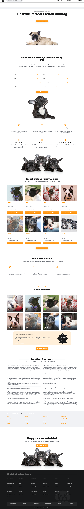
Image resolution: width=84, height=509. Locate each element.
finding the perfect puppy (17, 274)
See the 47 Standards (19, 343)
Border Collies (21, 478)
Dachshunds (33, 480)
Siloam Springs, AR (64, 418)
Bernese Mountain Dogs (11, 494)
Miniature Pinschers (46, 494)
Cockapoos (21, 496)
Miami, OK (26, 416)
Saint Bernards (57, 494)
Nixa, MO (44, 423)
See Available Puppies (41, 21)
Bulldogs (20, 486)
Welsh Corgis (69, 486)
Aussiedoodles (9, 480)
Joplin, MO (8, 416)
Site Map (44, 507)
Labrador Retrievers (46, 486)
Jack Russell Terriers (46, 480)
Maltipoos (44, 491)
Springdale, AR (63, 423)
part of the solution (68, 274)
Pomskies (56, 483)
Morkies (56, 478)
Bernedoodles (9, 491)
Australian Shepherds (10, 483)
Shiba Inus (68, 478)
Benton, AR (44, 418)
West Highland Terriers (70, 488)
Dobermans (33, 483)
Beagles (8, 488)
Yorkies (68, 491)
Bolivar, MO (63, 421)
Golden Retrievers (34, 491)
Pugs (56, 488)
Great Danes (33, 496)
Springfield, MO (63, 416)
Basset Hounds (9, 486)
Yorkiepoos (69, 494)
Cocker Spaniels (33, 478)
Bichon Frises (9, 496)
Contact (71, 503)
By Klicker (48, 507)
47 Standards (48, 503)
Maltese (44, 488)
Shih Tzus (68, 480)
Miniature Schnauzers (46, 496)
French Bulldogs (33, 486)
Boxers (20, 483)
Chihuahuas (21, 494)
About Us (24, 503)
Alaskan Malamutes (10, 478)
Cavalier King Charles (22, 488)
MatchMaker (36, 503)
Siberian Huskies (69, 483)
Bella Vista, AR (27, 418)
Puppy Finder (13, 503)
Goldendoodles (33, 494)
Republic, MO (27, 421)
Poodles (56, 486)
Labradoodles (45, 483)
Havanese (44, 478)
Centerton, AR (27, 423)
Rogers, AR (44, 421)
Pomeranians (57, 480)
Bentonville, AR (45, 416)
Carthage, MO (9, 418)
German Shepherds (34, 488)
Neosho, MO (9, 421)
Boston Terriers (21, 480)
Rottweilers (57, 491)
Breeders (59, 503)
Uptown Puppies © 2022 (37, 507)
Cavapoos (20, 491)
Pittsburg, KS (9, 423)
